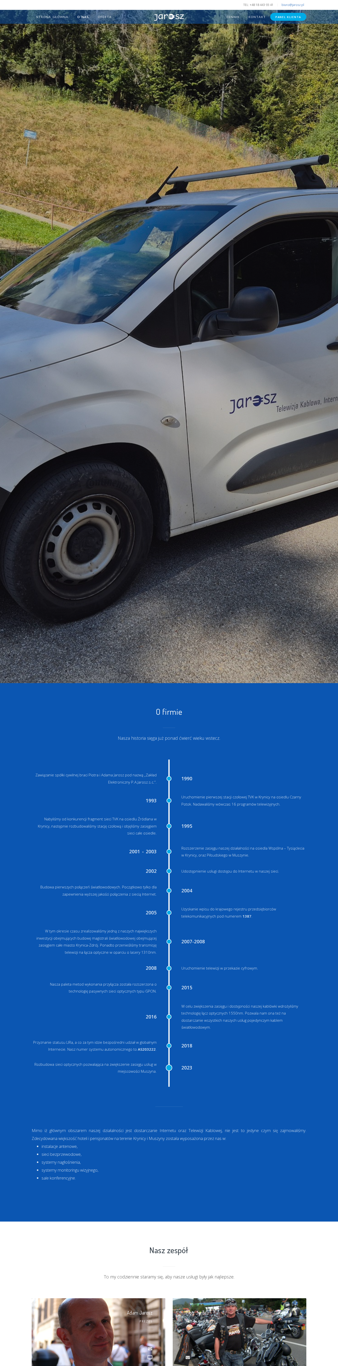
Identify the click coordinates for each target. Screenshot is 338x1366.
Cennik (233, 17)
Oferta (105, 17)
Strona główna (52, 17)
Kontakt (257, 17)
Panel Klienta (288, 17)
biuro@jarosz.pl (293, 5)
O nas (83, 17)
